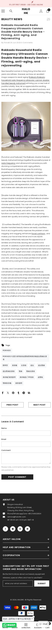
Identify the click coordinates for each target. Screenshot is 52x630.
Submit (42, 583)
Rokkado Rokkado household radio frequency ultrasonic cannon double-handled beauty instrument (25, 80)
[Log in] (41, 11)
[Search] (11, 11)
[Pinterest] (13, 393)
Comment (6, 450)
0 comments (27, 42)
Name (4, 428)
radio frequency (8, 163)
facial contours (38, 233)
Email (3, 439)
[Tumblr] (18, 393)
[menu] (3, 11)
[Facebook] (2, 393)
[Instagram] (12, 528)
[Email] (29, 393)
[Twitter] (8, 393)
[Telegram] (23, 393)
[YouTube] (27, 528)
